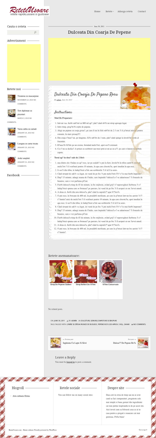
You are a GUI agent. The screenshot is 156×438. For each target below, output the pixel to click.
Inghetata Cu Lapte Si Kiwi (75, 342)
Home (97, 11)
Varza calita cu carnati (27, 128)
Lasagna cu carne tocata (28, 143)
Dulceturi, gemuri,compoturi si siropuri (99, 321)
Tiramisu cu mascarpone (28, 95)
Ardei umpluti (24, 158)
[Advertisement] (102, 59)
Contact (142, 11)
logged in (71, 361)
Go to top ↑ (143, 430)
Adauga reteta (125, 11)
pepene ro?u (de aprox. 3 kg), (110, 324)
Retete (109, 11)
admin (59, 100)
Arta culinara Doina (21, 395)
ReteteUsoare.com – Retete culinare (29, 11)
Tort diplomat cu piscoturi (25, 112)
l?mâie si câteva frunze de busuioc (82, 324)
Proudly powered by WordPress (45, 430)
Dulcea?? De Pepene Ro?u (124, 342)
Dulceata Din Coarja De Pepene (99, 32)
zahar (126, 324)
